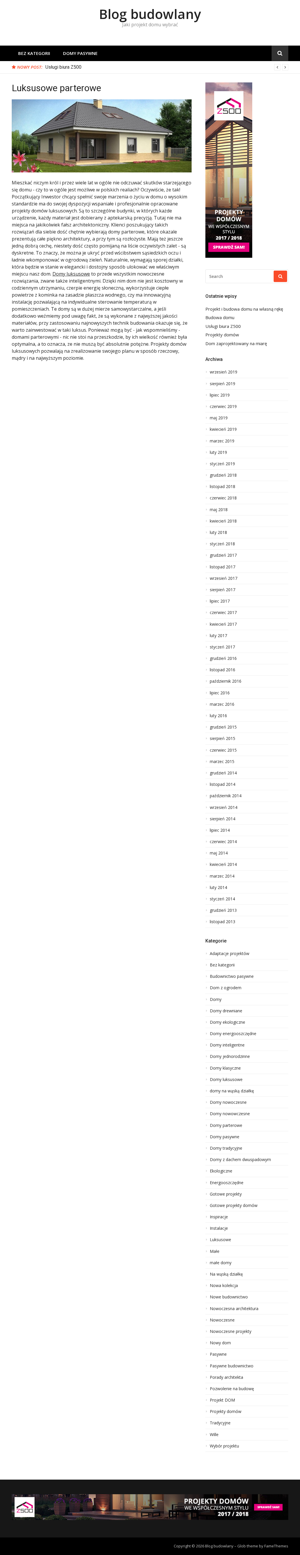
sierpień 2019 (222, 383)
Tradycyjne (220, 1423)
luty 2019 (218, 452)
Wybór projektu (224, 1446)
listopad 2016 (222, 669)
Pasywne (218, 1354)
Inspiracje (219, 1217)
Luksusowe (220, 1239)
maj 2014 (219, 853)
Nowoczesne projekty (230, 1331)
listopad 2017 (222, 567)
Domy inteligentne (227, 1045)
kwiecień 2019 (223, 429)
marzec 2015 (222, 761)
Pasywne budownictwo (231, 1366)
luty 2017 (218, 635)
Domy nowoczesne (228, 1102)
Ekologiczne (221, 1171)
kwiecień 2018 (223, 521)
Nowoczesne (222, 1320)
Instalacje (219, 1228)
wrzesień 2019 (223, 372)
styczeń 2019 (222, 463)
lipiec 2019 (220, 395)
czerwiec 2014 (223, 841)
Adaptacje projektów (229, 953)
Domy (215, 999)
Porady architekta (226, 1377)
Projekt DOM (222, 1400)
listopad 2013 (222, 921)
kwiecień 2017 (223, 624)
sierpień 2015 (222, 738)
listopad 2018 (222, 486)
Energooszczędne (226, 1182)
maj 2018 (219, 509)
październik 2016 (225, 681)
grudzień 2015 (223, 727)
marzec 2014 (222, 876)
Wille (214, 1434)
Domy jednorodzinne (230, 1056)
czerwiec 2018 (223, 498)
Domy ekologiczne (227, 1022)
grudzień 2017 (223, 555)
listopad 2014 (222, 784)
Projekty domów (222, 335)
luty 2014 (218, 887)
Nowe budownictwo (229, 1297)
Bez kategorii (34, 53)
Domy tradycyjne (226, 1148)
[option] (166, 67)
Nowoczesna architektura (234, 1308)
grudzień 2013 (223, 910)
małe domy (220, 1262)
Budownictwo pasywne (232, 976)
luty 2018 (218, 532)
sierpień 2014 (222, 818)
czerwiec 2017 (223, 612)
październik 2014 (225, 795)
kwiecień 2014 (223, 864)
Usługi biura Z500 (63, 67)
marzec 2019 (222, 441)
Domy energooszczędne (233, 1033)
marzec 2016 (222, 704)
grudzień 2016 (223, 658)
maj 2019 (219, 418)
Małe (214, 1251)
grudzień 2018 (223, 475)
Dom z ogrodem (225, 987)
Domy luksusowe (71, 274)
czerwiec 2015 (223, 750)
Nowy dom (220, 1342)
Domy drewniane (226, 1010)
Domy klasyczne (225, 1068)
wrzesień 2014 (223, 807)
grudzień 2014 (223, 773)
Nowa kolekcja (224, 1285)
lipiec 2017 (220, 601)
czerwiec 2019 (223, 406)
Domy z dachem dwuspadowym (240, 1159)
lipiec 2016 (220, 693)
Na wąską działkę (226, 1274)
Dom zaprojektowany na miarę (236, 343)
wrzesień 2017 (223, 578)
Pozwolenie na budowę (232, 1388)
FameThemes (276, 1546)
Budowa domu (219, 317)
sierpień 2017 (222, 589)
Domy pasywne (80, 53)
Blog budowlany (150, 14)
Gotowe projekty (226, 1194)
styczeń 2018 (222, 543)
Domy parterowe (226, 1125)
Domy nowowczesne (230, 1113)
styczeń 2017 (222, 647)
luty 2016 (218, 715)
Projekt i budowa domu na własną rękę (244, 309)
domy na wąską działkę (232, 1091)
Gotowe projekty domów (234, 1205)
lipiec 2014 (220, 830)
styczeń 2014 (222, 899)
